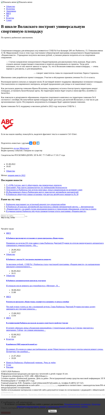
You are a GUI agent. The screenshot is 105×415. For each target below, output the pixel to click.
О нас (8, 365)
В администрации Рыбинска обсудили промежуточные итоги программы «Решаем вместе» (46, 211)
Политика (10, 9)
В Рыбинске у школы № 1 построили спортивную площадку (28, 259)
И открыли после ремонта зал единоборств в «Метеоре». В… (33, 286)
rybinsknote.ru (7, 392)
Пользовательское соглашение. (14, 394)
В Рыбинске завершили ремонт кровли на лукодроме (26, 281)
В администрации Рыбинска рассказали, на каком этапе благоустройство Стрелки (37, 323)
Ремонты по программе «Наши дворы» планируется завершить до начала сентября (37, 302)
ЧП (7, 16)
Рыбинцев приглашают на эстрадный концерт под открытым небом (36, 204)
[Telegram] (37, 143)
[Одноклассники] (34, 143)
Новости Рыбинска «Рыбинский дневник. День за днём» (31, 362)
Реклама (9, 367)
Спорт (9, 20)
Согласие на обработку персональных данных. (67, 406)
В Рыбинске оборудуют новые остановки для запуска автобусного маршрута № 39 (42, 194)
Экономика (11, 11)
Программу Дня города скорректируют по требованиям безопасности (36, 187)
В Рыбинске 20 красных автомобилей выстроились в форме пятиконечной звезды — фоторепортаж (50, 207)
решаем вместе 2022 (16, 175)
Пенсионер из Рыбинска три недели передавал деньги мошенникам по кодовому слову (44, 190)
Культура (10, 18)
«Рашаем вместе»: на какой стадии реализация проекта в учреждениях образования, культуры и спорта (51, 209)
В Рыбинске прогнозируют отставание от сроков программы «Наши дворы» (35, 238)
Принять (52, 411)
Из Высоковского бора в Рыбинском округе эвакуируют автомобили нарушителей (42, 192)
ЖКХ (8, 13)
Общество (10, 6)
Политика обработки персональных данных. (47, 394)
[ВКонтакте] (30, 143)
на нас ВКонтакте (21, 148)
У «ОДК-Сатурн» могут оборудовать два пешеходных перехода (34, 185)
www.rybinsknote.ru (48, 385)
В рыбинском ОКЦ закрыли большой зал (21, 344)
